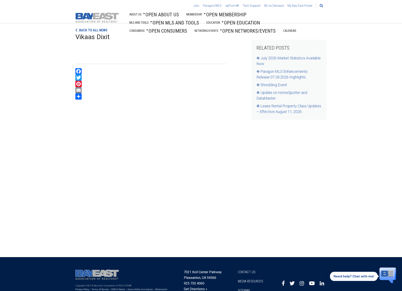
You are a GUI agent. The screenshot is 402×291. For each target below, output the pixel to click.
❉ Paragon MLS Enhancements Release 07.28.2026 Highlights (282, 74)
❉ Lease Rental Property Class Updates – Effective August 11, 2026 (288, 109)
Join (196, 5)
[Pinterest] (150, 84)
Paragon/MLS (212, 5)
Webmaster (161, 289)
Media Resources (250, 281)
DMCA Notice (118, 289)
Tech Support (251, 5)
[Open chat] (388, 275)
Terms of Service (100, 289)
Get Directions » (195, 289)
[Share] (150, 96)
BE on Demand (274, 5)
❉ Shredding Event (271, 85)
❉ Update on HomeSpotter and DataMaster (281, 95)
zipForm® (232, 5)
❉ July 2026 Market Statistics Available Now (288, 61)
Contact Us (246, 272)
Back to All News (93, 30)
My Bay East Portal (299, 5)
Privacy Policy (82, 289)
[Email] (150, 90)
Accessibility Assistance (140, 289)
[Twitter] (150, 77)
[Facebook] (150, 71)
